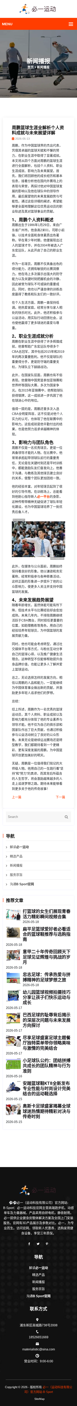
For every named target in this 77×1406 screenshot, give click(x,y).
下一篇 (60, 797)
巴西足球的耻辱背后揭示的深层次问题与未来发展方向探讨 (46, 1020)
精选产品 (16, 856)
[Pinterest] (47, 1244)
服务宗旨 (16, 874)
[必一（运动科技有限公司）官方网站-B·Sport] (38, 8)
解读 (19, 847)
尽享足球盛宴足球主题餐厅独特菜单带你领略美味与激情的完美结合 (46, 1043)
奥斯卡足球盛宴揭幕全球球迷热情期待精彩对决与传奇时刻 (46, 1111)
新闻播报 (16, 865)
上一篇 (16, 797)
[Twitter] (38, 1244)
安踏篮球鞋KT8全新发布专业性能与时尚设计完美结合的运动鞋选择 (46, 1088)
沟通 (22, 884)
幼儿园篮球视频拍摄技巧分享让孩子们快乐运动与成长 (46, 997)
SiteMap (39, 1398)
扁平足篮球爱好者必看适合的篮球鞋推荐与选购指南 (46, 934)
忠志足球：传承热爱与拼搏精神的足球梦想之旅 (46, 977)
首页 (30, 67)
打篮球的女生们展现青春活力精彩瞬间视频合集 (46, 914)
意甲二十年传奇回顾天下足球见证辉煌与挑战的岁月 (46, 957)
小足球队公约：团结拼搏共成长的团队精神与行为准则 (46, 1066)
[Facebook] (29, 1244)
